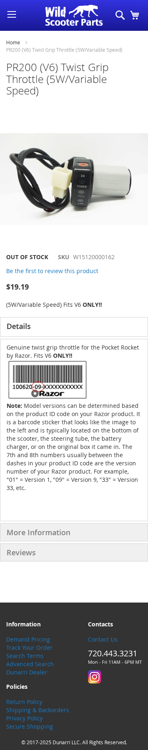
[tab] (74, 327)
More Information (38, 532)
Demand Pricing (28, 639)
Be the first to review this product (52, 271)
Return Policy (24, 702)
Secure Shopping (29, 726)
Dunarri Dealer (26, 672)
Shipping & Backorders (37, 710)
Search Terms (25, 656)
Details (19, 326)
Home (13, 42)
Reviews (21, 552)
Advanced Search (30, 664)
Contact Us (103, 639)
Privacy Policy (24, 718)
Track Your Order (29, 647)
